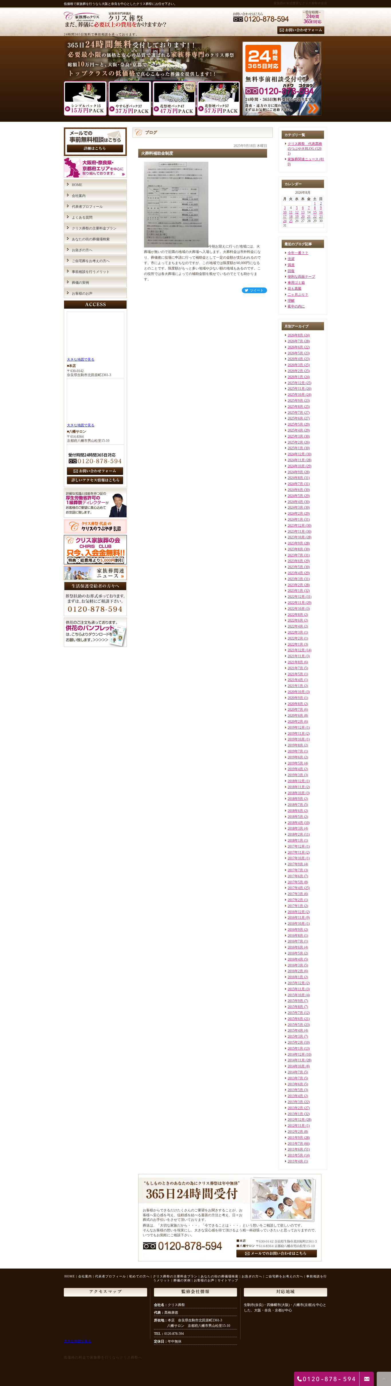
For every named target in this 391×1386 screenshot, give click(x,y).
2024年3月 (295, 508)
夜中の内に (296, 306)
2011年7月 (295, 1144)
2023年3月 (295, 579)
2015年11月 (296, 989)
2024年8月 (295, 478)
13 (303, 212)
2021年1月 (295, 686)
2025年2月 (295, 442)
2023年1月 (295, 591)
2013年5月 (295, 1090)
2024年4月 (295, 502)
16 (321, 212)
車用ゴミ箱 (296, 283)
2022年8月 (295, 615)
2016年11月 (296, 918)
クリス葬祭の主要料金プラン (94, 228)
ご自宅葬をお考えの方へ (91, 261)
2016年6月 (295, 947)
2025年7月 (295, 413)
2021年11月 (296, 656)
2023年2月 (295, 585)
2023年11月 (296, 532)
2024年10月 (296, 466)
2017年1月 (295, 906)
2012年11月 (296, 1126)
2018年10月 (296, 793)
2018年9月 (295, 799)
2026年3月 (295, 365)
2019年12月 (296, 728)
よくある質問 (82, 217)
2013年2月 (295, 1108)
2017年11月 (296, 852)
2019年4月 (295, 769)
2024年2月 (295, 514)
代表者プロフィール (87, 207)
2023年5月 (295, 567)
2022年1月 (295, 644)
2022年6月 (295, 620)
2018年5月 (295, 817)
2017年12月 (296, 846)
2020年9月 (295, 698)
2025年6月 (295, 418)
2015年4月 (295, 1030)
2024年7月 (295, 484)
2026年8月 (295, 335)
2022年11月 (296, 603)
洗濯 (291, 259)
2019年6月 (295, 757)
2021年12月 (296, 650)
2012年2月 (295, 1132)
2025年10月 (296, 395)
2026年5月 (295, 353)
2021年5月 (295, 674)
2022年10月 (296, 609)
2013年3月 (295, 1102)
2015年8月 (295, 1007)
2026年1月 (295, 377)
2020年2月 (295, 722)
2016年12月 (296, 912)
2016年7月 (295, 941)
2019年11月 (296, 734)
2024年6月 (295, 490)
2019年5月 (295, 763)
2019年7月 (295, 751)
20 (303, 217)
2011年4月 (295, 1161)
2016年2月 (295, 971)
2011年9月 (295, 1138)
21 (309, 217)
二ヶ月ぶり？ (298, 295)
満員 (291, 265)
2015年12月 (296, 983)
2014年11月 (296, 1060)
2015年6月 (295, 1019)
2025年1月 (295, 448)
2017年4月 (295, 888)
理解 (291, 301)
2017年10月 (296, 858)
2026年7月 (295, 341)
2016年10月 (296, 924)
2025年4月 (295, 430)
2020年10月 (296, 692)
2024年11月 (296, 460)
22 (315, 217)
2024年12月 (296, 454)
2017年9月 (295, 864)
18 (291, 217)
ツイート (257, 290)
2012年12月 (296, 1120)
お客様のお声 (82, 293)
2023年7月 (295, 555)
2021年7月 (295, 668)
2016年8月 (295, 936)
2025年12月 (296, 383)
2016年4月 (295, 959)
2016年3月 (295, 965)
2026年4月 (295, 359)
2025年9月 (295, 401)
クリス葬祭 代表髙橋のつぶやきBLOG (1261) (305, 148)
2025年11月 (296, 389)
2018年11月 (296, 787)
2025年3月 (295, 436)
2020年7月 (295, 710)
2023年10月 (296, 537)
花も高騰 (294, 289)
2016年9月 (295, 930)
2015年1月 (295, 1049)
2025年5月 (295, 424)
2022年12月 (296, 597)
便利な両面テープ (301, 277)
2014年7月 (295, 1072)
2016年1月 (295, 977)
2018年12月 (296, 781)
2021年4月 (295, 680)
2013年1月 (295, 1114)
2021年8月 (295, 662)
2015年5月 (295, 1025)
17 (285, 217)
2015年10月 (296, 995)
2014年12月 (296, 1055)
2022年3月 (295, 632)
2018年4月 (295, 823)
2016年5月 (295, 953)
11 (291, 212)
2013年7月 (295, 1078)
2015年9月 (295, 1001)
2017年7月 (295, 870)
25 (291, 221)
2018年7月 (295, 805)
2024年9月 (295, 472)
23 (321, 217)
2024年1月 (295, 520)
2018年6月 (295, 811)
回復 (291, 271)
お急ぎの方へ (82, 250)
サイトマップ (228, 1280)
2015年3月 (295, 1036)
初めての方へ (139, 1276)
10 (285, 212)
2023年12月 (296, 526)
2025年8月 (295, 407)
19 (297, 217)
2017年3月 (295, 894)
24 (285, 221)
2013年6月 (295, 1084)
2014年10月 (296, 1066)
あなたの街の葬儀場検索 (91, 239)
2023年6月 (295, 561)
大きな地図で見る (80, 360)
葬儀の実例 (80, 283)
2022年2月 (295, 638)
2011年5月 (295, 1155)
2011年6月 (295, 1149)
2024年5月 (295, 496)
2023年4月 (295, 573)
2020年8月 (295, 704)
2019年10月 (296, 739)
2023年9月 (295, 543)
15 (315, 212)
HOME (77, 185)
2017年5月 (295, 882)
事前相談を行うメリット (91, 272)
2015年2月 (295, 1043)
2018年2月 (295, 834)
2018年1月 (295, 840)
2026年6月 (295, 347)
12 (297, 212)
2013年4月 (295, 1096)
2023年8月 (295, 549)
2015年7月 (295, 1013)
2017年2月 (295, 900)
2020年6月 (295, 716)
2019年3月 (295, 775)
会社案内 (79, 196)
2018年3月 (295, 828)
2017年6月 (295, 876)
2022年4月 (295, 626)
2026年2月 (295, 371)
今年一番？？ (298, 253)
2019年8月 (295, 745)
